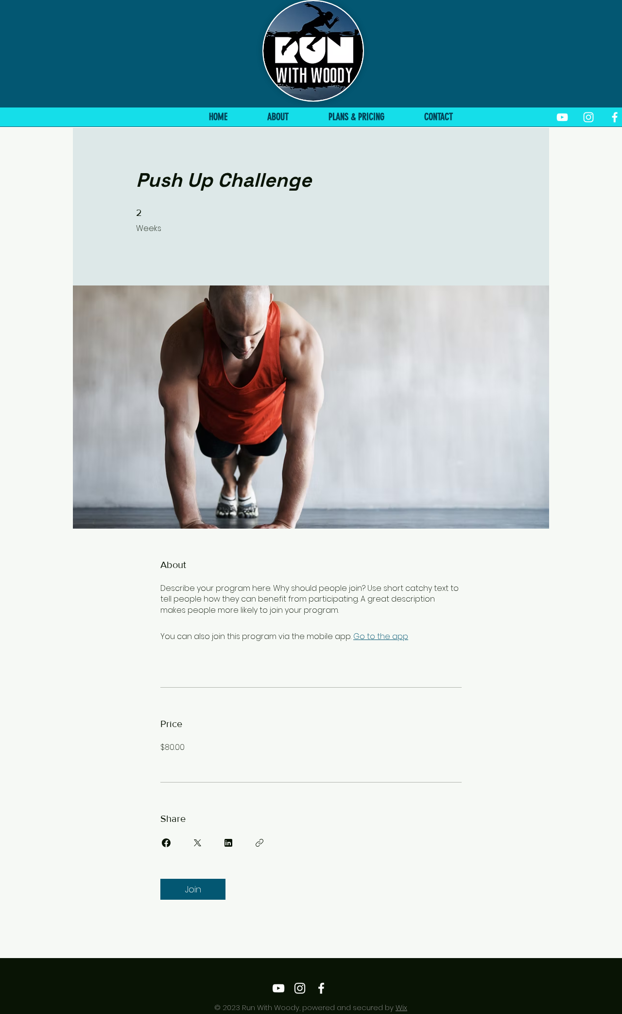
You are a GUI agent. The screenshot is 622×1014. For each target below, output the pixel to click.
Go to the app (380, 636)
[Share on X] (197, 843)
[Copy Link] (259, 843)
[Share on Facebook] (166, 843)
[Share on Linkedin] (228, 843)
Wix (401, 1007)
